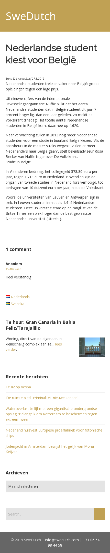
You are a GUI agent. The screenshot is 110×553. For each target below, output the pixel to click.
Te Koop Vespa (18, 387)
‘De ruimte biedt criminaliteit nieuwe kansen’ (42, 397)
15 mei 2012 (13, 269)
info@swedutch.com (62, 539)
